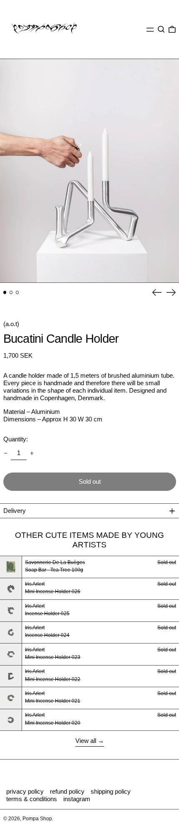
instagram (76, 798)
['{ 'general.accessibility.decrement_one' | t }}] (5, 453)
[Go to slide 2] (11, 292)
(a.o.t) (11, 323)
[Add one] (32, 453)
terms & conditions (31, 798)
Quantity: (15, 439)
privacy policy (25, 791)
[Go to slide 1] (5, 292)
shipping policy (111, 791)
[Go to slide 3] (17, 292)
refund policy (67, 791)
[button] (161, 29)
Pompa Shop (37, 819)
